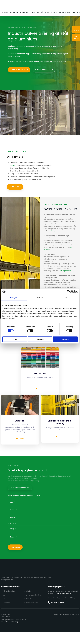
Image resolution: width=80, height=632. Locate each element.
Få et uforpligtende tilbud (20, 488)
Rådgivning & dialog (49, 12)
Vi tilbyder (14, 12)
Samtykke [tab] (14, 298)
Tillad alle (65, 339)
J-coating (35, 12)
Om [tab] (66, 298)
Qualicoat (24, 12)
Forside (5, 12)
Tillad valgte (40, 339)
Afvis (15, 339)
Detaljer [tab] (40, 298)
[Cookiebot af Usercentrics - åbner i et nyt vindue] (68, 291)
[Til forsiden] (40, 5)
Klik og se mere (56, 231)
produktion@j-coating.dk (63, 593)
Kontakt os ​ (14, 187)
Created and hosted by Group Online (66, 614)
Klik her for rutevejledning (9, 622)
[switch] (30, 330)
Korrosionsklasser (67, 12)
